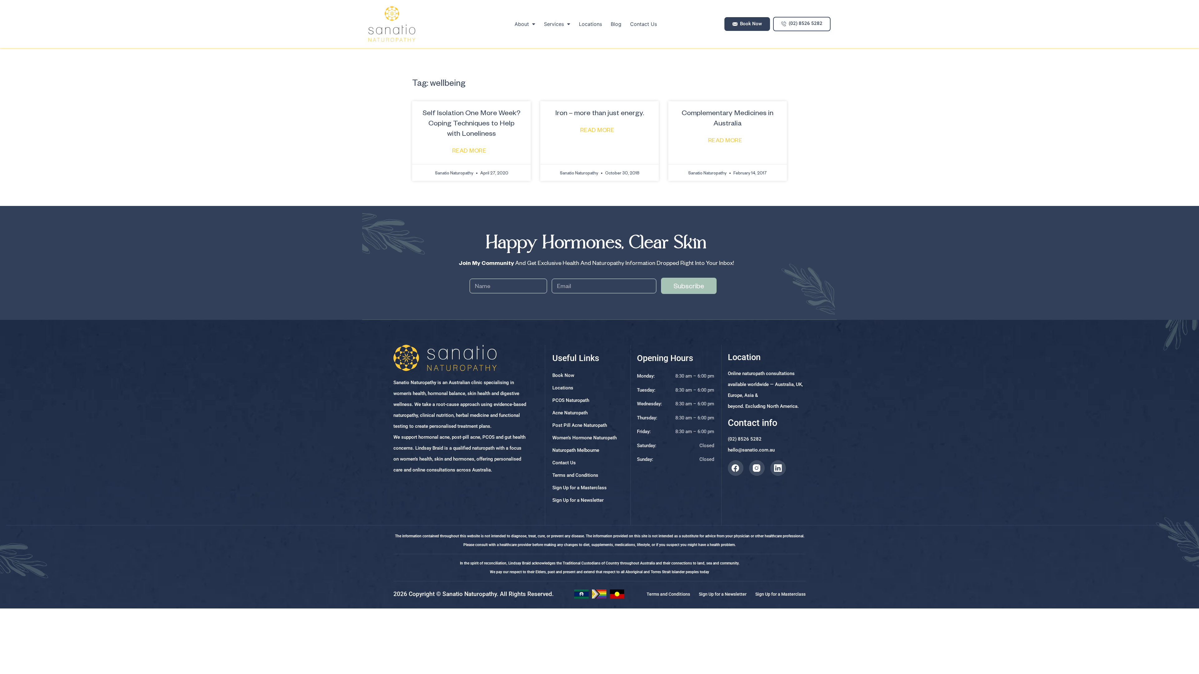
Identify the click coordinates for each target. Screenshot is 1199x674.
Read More (470, 150)
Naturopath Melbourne (575, 450)
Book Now (563, 375)
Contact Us (643, 24)
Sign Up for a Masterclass (579, 488)
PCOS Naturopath (570, 400)
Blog (616, 24)
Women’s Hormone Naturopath (584, 438)
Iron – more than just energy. (599, 112)
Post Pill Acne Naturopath (579, 425)
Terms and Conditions (575, 475)
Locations (590, 24)
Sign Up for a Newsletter (578, 500)
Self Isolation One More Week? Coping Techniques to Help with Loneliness (471, 122)
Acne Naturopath (570, 413)
